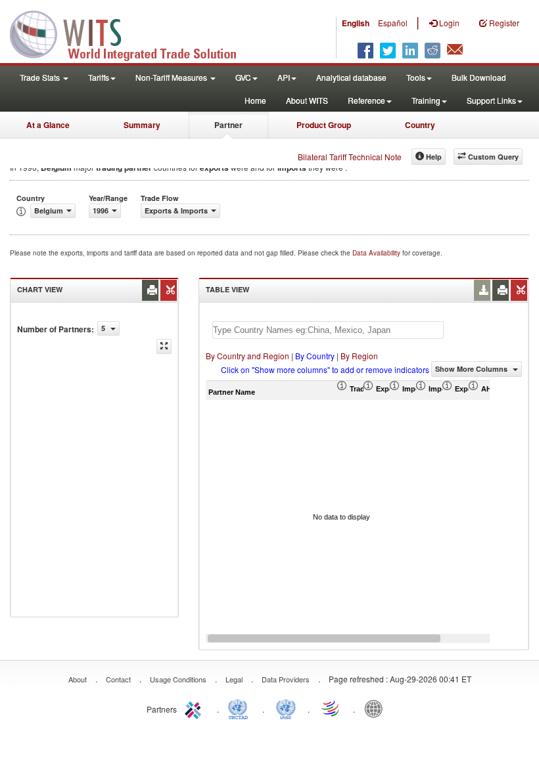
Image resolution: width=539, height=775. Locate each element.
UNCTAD (240, 708)
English (355, 23)
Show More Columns (472, 369)
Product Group (323, 125)
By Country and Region (247, 355)
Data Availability (377, 252)
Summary (142, 125)
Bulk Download (479, 77)
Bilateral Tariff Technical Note (350, 156)
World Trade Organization (331, 708)
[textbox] (328, 330)
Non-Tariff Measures (172, 77)
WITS (131, 33)
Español (393, 22)
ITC (195, 708)
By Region (359, 355)
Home (255, 100)
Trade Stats (41, 77)
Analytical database (351, 77)
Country (420, 125)
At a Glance (48, 125)
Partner (228, 125)
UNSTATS (286, 708)
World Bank (376, 708)
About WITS (307, 100)
